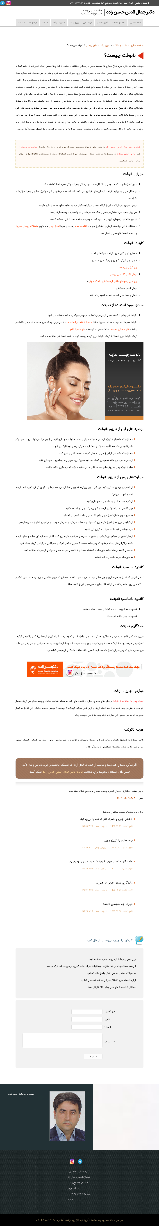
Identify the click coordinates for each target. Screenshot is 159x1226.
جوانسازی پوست (29, 147)
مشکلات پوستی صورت (27, 226)
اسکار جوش (94, 281)
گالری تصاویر (102, 22)
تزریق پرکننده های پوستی (98, 45)
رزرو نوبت (74, 22)
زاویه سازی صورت (120, 329)
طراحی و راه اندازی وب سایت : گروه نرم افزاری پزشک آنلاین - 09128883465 (79, 1220)
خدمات (45, 22)
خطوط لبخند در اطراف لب (79, 322)
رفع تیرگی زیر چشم (128, 267)
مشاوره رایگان (59, 22)
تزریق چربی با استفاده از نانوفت (128, 701)
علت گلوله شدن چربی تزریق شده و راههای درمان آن (101, 861)
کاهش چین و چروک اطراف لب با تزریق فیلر (106, 819)
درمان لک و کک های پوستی (123, 274)
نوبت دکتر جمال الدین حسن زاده (62, 771)
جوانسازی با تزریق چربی (118, 840)
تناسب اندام (81, 226)
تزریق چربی (54, 226)
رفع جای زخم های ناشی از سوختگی (119, 281)
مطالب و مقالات (118, 22)
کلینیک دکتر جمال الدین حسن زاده (123, 147)
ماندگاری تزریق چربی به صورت (114, 882)
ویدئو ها (33, 22)
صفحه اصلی (135, 22)
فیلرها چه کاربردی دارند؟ (118, 904)
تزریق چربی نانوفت (126, 154)
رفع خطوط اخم (77, 329)
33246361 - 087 (127, 798)
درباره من (87, 22)
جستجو (21, 22)
